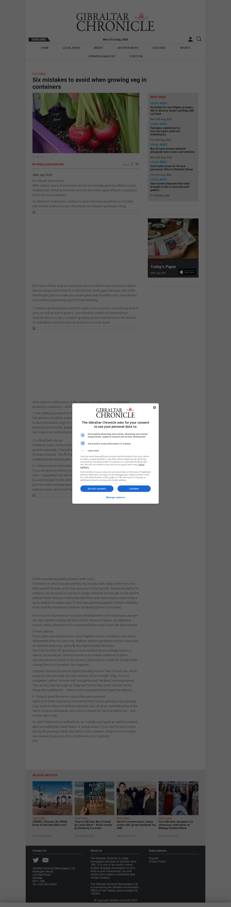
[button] (115, 450)
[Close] (154, 407)
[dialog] (115, 453)
